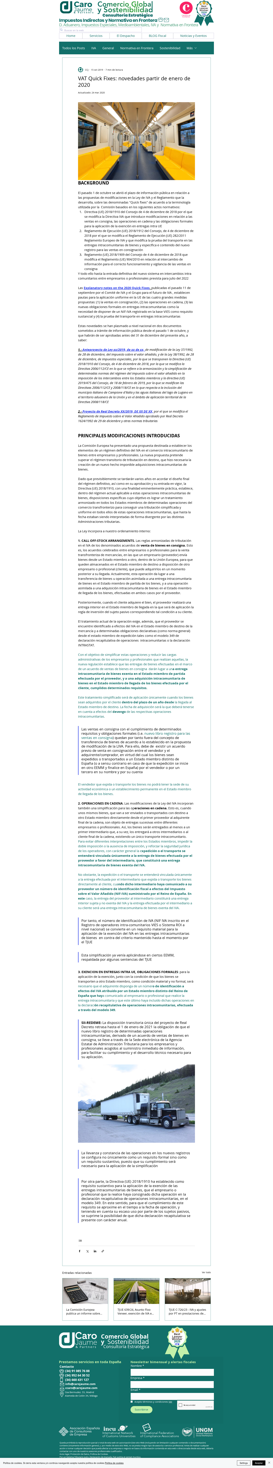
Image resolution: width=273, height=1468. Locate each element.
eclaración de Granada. (101, 1456)
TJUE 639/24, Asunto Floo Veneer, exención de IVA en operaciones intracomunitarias (135, 1311)
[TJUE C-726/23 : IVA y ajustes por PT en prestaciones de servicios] (188, 1291)
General (108, 48)
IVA (93, 48)
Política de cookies (114, 1463)
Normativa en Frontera (136, 48)
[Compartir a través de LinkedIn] (95, 1251)
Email (134, 1389)
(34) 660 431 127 (77, 1380)
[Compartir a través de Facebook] (79, 1251)
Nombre (136, 1365)
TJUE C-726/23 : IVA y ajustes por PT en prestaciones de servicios (187, 1311)
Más (190, 48)
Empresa (136, 1377)
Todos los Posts (73, 48)
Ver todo (206, 1272)
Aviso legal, (65, 1454)
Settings (244, 1463)
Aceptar (259, 1463)
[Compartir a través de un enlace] (102, 1251)
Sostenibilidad (170, 48)
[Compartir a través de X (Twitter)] (87, 1251)
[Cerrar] (269, 1462)
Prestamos (69, 1361)
